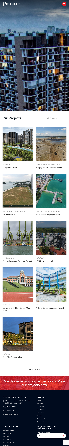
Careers (39, 416)
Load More (34, 369)
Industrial (6, 436)
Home (39, 401)
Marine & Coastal (8, 442)
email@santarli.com (12, 414)
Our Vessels (41, 410)
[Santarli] (12, 4)
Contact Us (40, 422)
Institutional (7, 439)
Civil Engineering (8, 430)
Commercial (7, 433)
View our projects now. (34, 383)
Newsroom (40, 413)
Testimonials (41, 419)
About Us (40, 404)
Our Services (41, 407)
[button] (55, 118)
